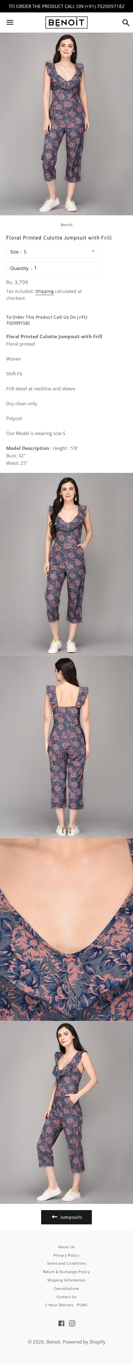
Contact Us (67, 1297)
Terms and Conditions (66, 1263)
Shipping (44, 291)
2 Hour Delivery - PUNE (66, 1305)
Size (14, 252)
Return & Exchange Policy (66, 1272)
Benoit (53, 1342)
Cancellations (66, 1288)
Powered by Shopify (84, 1342)
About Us (66, 1247)
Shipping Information (66, 1280)
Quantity (19, 268)
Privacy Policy (66, 1255)
